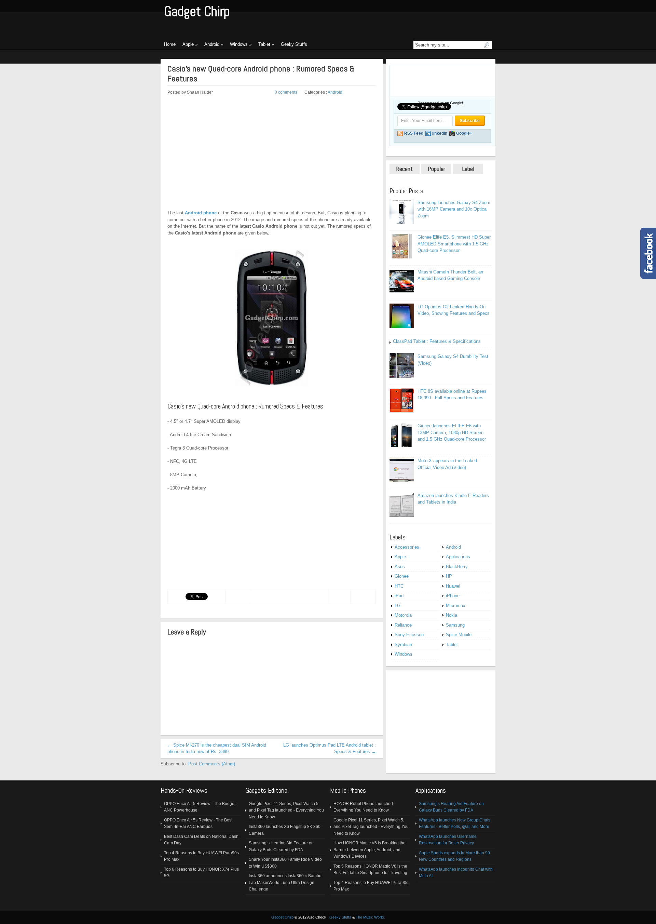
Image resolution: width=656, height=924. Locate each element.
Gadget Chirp (197, 11)
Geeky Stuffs (294, 44)
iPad (399, 595)
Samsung (455, 625)
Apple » (189, 44)
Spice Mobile (459, 634)
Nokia (451, 615)
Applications (458, 556)
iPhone (453, 595)
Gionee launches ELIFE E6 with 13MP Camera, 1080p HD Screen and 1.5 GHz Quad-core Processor (452, 432)
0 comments (286, 92)
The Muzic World (370, 917)
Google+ (464, 133)
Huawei (453, 586)
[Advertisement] (224, 156)
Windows (403, 654)
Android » (213, 44)
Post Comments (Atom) (211, 763)
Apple (400, 556)
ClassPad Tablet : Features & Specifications (437, 341)
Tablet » (266, 44)
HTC (399, 586)
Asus (400, 566)
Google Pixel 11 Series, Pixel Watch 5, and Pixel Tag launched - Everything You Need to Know (286, 810)
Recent (404, 169)
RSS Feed (413, 133)
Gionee (402, 576)
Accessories (407, 547)
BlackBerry (457, 566)
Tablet (452, 644)
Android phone (201, 212)
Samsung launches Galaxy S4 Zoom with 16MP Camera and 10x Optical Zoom (454, 209)
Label (468, 169)
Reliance (403, 625)
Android (335, 92)
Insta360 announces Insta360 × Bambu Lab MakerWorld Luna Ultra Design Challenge (285, 882)
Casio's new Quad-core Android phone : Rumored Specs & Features (261, 74)
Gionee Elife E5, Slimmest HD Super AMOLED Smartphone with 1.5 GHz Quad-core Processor (454, 244)
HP (449, 576)
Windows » (240, 44)
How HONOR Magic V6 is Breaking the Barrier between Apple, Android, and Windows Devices (369, 850)
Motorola (403, 615)
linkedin (439, 133)
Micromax (455, 605)
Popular (436, 169)
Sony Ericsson (409, 634)
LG (397, 605)
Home (170, 44)
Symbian (403, 644)
